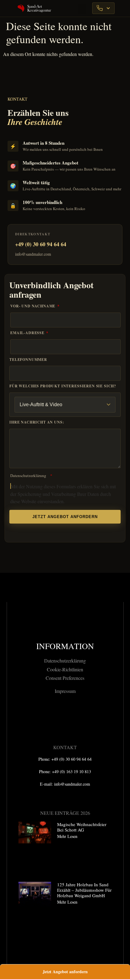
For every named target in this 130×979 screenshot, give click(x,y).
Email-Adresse (28, 332)
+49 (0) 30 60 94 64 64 (40, 244)
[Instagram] (65, 713)
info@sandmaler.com (33, 254)
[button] (82, 9)
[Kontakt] (103, 8)
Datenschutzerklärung (28, 475)
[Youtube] (81, 713)
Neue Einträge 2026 (65, 813)
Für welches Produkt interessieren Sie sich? (62, 386)
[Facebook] (48, 713)
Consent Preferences (65, 678)
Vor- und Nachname (33, 306)
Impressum (65, 691)
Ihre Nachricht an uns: (36, 422)
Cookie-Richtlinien (65, 669)
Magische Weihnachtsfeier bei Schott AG (81, 827)
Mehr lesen (67, 836)
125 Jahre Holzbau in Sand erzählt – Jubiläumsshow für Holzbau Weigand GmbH (84, 889)
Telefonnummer (28, 359)
